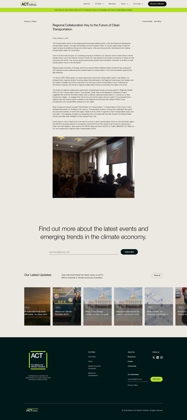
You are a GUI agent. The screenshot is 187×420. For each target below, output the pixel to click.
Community (132, 366)
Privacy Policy (133, 385)
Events (130, 361)
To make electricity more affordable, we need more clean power (35, 313)
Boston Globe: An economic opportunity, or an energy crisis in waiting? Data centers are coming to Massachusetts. (158, 313)
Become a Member (157, 4)
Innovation (92, 357)
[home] (28, 4)
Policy (90, 361)
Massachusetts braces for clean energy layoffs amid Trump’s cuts (127, 313)
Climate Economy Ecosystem (94, 367)
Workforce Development (93, 374)
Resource (27, 21)
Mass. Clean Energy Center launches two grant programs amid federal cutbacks (97, 313)
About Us (87, 4)
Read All (157, 275)
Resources (112, 4)
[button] (99, 4)
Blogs (34, 21)
